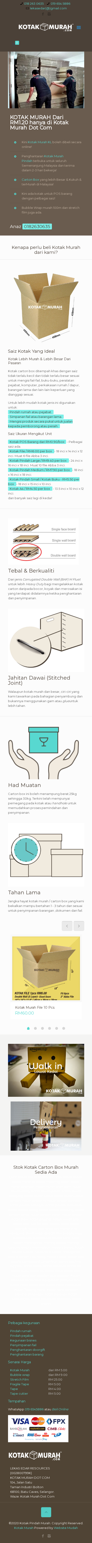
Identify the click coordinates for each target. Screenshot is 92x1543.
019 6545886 (34, 1409)
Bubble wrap (20, 1375)
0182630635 (37, 226)
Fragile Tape (19, 1384)
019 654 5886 (60, 3)
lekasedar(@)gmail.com (48, 8)
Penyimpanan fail (23, 1345)
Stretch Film (19, 1379)
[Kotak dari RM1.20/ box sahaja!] (46, 27)
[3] (42, 1028)
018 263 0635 (34, 3)
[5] (56, 1028)
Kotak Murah (19, 1370)
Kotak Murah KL (40, 142)
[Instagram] (49, 14)
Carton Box (30, 179)
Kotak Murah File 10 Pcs (34, 1007)
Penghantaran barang (26, 1354)
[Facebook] (43, 14)
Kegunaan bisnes (23, 1340)
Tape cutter (19, 1393)
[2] (35, 1028)
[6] (63, 1028)
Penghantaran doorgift (27, 1350)
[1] (28, 1029)
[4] (49, 1028)
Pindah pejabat (21, 1335)
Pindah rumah (20, 1331)
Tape (14, 1389)
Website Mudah (66, 1528)
